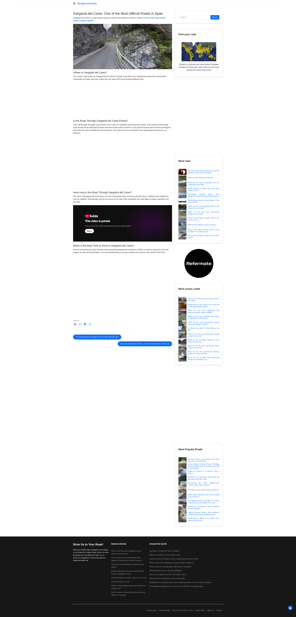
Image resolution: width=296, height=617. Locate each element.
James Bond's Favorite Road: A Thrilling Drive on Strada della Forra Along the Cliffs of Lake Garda (203, 466)
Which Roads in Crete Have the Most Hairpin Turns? (203, 189)
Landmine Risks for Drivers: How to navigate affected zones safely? (174, 559)
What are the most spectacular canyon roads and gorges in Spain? (203, 323)
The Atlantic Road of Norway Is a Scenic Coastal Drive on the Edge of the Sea (203, 502)
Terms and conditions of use (182, 610)
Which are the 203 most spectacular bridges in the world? (203, 213)
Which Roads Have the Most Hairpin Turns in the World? (203, 201)
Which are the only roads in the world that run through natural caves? (203, 306)
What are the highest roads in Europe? (202, 225)
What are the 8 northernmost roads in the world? (167, 578)
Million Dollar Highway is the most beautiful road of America (203, 496)
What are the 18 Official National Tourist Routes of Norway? (203, 341)
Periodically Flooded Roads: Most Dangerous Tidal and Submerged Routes (203, 195)
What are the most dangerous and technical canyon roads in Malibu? (203, 311)
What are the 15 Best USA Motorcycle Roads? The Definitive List (203, 359)
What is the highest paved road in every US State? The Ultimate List (203, 231)
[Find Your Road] (199, 52)
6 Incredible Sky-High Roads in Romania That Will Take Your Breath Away (176, 586)
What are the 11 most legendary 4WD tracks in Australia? (170, 567)
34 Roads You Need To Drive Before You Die (203, 329)
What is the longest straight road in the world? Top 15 (203, 219)
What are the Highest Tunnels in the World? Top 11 (168, 574)
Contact (219, 610)
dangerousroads (87, 3)
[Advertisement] (122, 99)
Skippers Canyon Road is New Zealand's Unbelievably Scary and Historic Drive (203, 513)
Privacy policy (152, 610)
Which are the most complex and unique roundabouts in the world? (203, 317)
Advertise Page (164, 610)
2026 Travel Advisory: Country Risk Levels (164, 555)
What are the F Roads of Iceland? (200, 177)
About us (210, 610)
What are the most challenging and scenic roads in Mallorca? (171, 563)
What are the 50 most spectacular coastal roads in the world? (203, 335)
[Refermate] (198, 263)
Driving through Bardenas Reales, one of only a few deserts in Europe (144, 344)
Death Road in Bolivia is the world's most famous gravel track (203, 519)
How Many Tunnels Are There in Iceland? (164, 551)
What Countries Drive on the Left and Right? (165, 570)
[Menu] (75, 3)
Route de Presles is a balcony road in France (203, 472)
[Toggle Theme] (290, 608)
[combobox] (194, 17)
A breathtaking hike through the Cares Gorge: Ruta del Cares (98, 337)
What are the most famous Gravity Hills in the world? (203, 300)
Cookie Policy (200, 610)
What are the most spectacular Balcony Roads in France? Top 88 (203, 353)
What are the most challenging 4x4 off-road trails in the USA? (203, 184)
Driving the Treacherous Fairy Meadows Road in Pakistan (203, 507)
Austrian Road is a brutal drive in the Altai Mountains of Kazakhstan (203, 460)
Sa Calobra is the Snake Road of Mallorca (203, 490)
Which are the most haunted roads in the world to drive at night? (203, 207)
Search (215, 17)
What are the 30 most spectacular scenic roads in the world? (203, 347)
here (101, 555)
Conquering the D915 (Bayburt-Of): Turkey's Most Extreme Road (203, 484)
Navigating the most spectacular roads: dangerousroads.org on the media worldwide (180, 582)
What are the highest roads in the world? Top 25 (203, 237)
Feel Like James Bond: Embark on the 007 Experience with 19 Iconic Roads (203, 172)
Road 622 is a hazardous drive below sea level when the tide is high (203, 478)
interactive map (195, 67)
